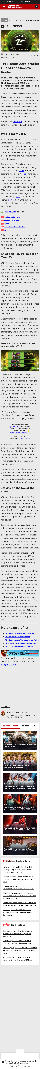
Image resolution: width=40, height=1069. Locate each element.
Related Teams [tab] (28, 726)
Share (33, 56)
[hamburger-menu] (4, 6)
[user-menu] (36, 6)
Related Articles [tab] (10, 726)
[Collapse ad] (20, 1051)
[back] (2, 26)
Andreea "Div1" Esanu (17, 712)
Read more (25, 1067)
